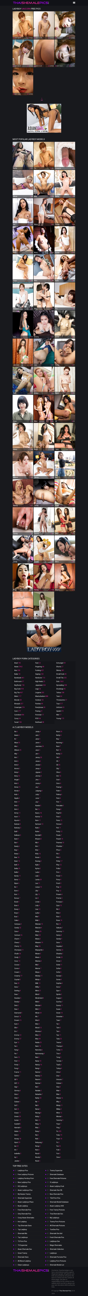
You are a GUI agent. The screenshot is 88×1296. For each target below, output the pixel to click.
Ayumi (17, 820)
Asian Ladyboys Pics (25, 1190)
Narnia (38, 1083)
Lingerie (39, 692)
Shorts (59, 667)
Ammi (17, 768)
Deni (16, 1005)
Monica (38, 1031)
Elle (16, 1028)
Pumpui (59, 902)
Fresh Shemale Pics (57, 1237)
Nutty (59, 754)
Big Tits (18, 692)
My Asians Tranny (24, 1194)
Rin (58, 909)
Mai (37, 917)
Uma (58, 1072)
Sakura (59, 928)
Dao (16, 983)
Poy (58, 891)
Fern (17, 1057)
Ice (16, 1146)
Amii (16, 765)
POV (38, 718)
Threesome (61, 700)
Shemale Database (57, 1174)
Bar (16, 842)
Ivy (16, 1157)
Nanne (38, 1072)
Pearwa (60, 842)
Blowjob (18, 704)
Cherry (17, 946)
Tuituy (59, 1068)
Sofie (58, 972)
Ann (16, 783)
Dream (17, 1020)
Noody (38, 1157)
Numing (59, 743)
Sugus (59, 998)
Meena (38, 961)
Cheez (17, 942)
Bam (16, 839)
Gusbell (17, 1124)
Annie (17, 791)
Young (60, 718)
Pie (58, 854)
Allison (17, 750)
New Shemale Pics (56, 1194)
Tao (58, 1035)
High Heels (40, 681)
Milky (37, 987)
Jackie (17, 1161)
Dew (16, 1009)
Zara (58, 1157)
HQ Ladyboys (22, 1186)
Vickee (59, 1083)
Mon (37, 1024)
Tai (58, 1024)
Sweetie (59, 1016)
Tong (58, 1057)
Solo (59, 681)
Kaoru (38, 813)
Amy (17, 776)
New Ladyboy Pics (24, 1182)
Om (58, 776)
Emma (17, 1035)
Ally (16, 754)
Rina (58, 913)
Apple (17, 798)
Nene (37, 1109)
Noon (59, 731)
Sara (59, 942)
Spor (58, 991)
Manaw (39, 924)
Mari (38, 935)
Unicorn (59, 1079)
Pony (58, 880)
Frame (17, 1072)
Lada (37, 872)
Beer (17, 861)
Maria (38, 939)
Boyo (16, 913)
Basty (17, 846)
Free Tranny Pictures (57, 1210)
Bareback (19, 678)
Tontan (59, 1061)
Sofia (58, 968)
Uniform (60, 707)
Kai (37, 809)
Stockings (61, 689)
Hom (16, 1135)
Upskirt (59, 711)
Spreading (61, 685)
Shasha (59, 954)
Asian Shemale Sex (25, 1249)
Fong (16, 1068)
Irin (16, 1150)
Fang (16, 1050)
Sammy (60, 931)
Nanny (38, 1076)
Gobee (17, 1102)
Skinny (60, 670)
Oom (58, 783)
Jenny (38, 757)
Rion (58, 917)
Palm (58, 791)
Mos (38, 1039)
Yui (58, 1146)
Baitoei (17, 824)
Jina (38, 780)
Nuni (58, 746)
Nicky (37, 1116)
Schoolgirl (61, 663)
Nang (37, 1068)
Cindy (17, 957)
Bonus (17, 898)
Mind (37, 994)
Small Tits (61, 678)
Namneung (40, 1053)
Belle (16, 872)
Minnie (38, 1005)
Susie (59, 1009)
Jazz (37, 750)
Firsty (16, 1065)
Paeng (59, 787)
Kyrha (38, 868)
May (38, 946)
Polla (58, 868)
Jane (37, 739)
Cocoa (17, 965)
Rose (59, 920)
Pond (59, 876)
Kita (37, 850)
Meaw (38, 954)
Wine (59, 1113)
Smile (59, 957)
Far (16, 1053)
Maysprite (39, 950)
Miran (38, 1013)
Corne (17, 968)
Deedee (17, 998)
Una (58, 1076)
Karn (38, 820)
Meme (38, 968)
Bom (16, 891)
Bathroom (19, 681)
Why (58, 1102)
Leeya (38, 887)
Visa (58, 1087)
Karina (38, 817)
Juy (37, 802)
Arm (16, 809)
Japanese (40, 685)
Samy (59, 935)
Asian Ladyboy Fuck (57, 1186)
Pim (58, 857)
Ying (58, 1128)
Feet (38, 663)
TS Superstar (22, 1245)
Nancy (38, 1065)
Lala (37, 876)
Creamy (18, 976)
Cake (16, 920)
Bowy (17, 909)
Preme (59, 898)
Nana (38, 1061)
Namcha (39, 1050)
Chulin (17, 954)
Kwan (38, 857)
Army (17, 813)
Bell (16, 865)
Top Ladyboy (22, 1229)
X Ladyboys (54, 1182)
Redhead (39, 722)
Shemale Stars (23, 1257)
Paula (59, 835)
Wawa (59, 1098)
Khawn (38, 839)
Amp (16, 772)
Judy (37, 794)
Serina (59, 950)
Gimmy (17, 1090)
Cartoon (18, 935)
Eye (16, 1042)
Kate (37, 828)
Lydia (37, 913)
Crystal (17, 979)
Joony (38, 783)
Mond (38, 1028)
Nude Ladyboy (23, 1206)
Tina (58, 1053)
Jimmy (38, 776)
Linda (37, 902)
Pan (58, 802)
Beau (16, 854)
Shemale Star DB (56, 1190)
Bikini (17, 696)
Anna (17, 787)
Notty (58, 735)
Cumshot (19, 715)
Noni (37, 1150)
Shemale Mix (22, 1233)
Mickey (39, 976)
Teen (59, 696)
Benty (17, 876)
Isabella (17, 1153)
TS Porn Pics (22, 1241)
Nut (58, 750)
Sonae (59, 976)
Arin (16, 802)
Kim (37, 846)
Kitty (38, 854)
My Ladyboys (54, 1218)
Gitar (16, 1098)
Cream (17, 972)
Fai (16, 1046)
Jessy (38, 768)
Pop (58, 887)
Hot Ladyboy (22, 1222)
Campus (18, 924)
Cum (17, 711)
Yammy (59, 1120)
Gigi (16, 1087)
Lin (37, 898)
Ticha (59, 1050)
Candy (17, 928)
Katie (37, 831)
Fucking (39, 670)
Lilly (37, 891)
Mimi (38, 991)
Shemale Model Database (59, 1202)
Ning (38, 1124)
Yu (57, 1142)
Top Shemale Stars (25, 1225)
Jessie (38, 765)
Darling (17, 991)
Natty (38, 1098)
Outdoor (39, 700)
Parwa (59, 824)
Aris (16, 805)
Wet (58, 715)
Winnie (59, 1116)
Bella (17, 868)
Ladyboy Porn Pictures (58, 1261)
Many (38, 931)
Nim (37, 1120)
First (17, 1061)
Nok (37, 1139)
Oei (58, 757)
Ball (16, 831)
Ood (58, 780)
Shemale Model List (57, 1265)
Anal (17, 663)
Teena (59, 1042)
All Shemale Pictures (57, 1225)
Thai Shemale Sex (56, 1214)
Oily (58, 768)
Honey (17, 1139)
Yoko (59, 1135)
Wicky (59, 1105)
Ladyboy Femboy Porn (26, 1178)
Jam (37, 735)
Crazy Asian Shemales (26, 1218)
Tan (58, 1031)
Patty (59, 831)
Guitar (17, 1120)
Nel (37, 1105)
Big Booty (19, 685)
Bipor (16, 883)
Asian (18, 667)
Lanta (38, 880)
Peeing (39, 711)
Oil (58, 765)
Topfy (59, 1065)
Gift (16, 1083)
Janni (38, 743)
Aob (16, 794)
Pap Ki (59, 813)
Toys (59, 704)
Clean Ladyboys (23, 1265)
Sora (58, 987)
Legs (38, 689)
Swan (59, 1013)
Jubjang (38, 791)
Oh (58, 761)
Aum (17, 817)
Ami (16, 761)
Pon (58, 872)
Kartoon (39, 824)
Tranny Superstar (56, 1170)
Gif (16, 1079)
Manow (38, 928)
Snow (59, 961)
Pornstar (39, 715)
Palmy (59, 794)
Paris (59, 820)
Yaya (58, 1124)
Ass (17, 670)
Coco (17, 961)
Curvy (17, 718)
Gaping (39, 674)
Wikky (59, 1109)
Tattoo (60, 692)
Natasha (39, 1094)
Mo (37, 1016)
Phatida (59, 846)
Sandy (59, 939)
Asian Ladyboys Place (25, 1202)
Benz (17, 880)
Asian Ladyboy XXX (57, 1206)
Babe (17, 674)
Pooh (58, 883)
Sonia (59, 979)
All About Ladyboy (24, 1261)
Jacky (38, 731)
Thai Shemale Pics (65, 1291)
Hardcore (40, 678)
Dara (16, 987)
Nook (37, 1161)
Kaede (38, 805)
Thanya (59, 1046)
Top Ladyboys (23, 1237)
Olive (58, 772)
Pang (58, 809)
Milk (37, 983)
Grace (17, 1113)
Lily (37, 894)
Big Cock (19, 689)
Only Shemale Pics (24, 1214)
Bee (16, 857)
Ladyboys (53, 1253)
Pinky (59, 861)
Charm (17, 939)
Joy (37, 787)
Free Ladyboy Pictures (26, 1174)
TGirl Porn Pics (55, 1198)
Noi (37, 1135)
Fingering (39, 667)
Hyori (17, 1142)
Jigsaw (38, 772)
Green (17, 1116)
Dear (16, 994)
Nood (37, 1153)
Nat (37, 1087)
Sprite (59, 994)
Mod (37, 1020)
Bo (16, 887)
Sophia (59, 983)
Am (16, 757)
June (37, 798)
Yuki (58, 1150)
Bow (16, 905)
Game (17, 1076)
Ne (37, 1102)
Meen (38, 957)
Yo (58, 1131)
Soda (59, 965)
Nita (37, 1128)
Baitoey (17, 828)
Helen (17, 1131)
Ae (16, 731)
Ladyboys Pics (23, 1170)
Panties (39, 704)
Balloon (17, 835)
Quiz (59, 905)
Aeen (16, 735)
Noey (37, 1131)
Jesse (38, 761)
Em (16, 1031)
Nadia (38, 1042)
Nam (38, 1046)
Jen (37, 754)
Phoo (58, 850)
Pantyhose (40, 707)
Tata (59, 1039)
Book (16, 902)
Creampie (19, 707)
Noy (58, 739)
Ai (15, 739)
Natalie (38, 1090)
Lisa (37, 909)
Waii (58, 1090)
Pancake (60, 805)
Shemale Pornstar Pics (58, 1257)
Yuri (58, 1153)
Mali (37, 920)
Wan (58, 1094)
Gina (16, 1094)
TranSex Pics (54, 1229)
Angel (17, 780)
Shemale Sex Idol (56, 1233)
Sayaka (59, 946)
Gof (16, 1105)
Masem (39, 942)
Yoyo (59, 1139)
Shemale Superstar (25, 1198)
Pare (58, 817)
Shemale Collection (57, 1249)
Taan (58, 1020)
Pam (58, 798)
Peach (59, 839)
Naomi (38, 1079)
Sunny (59, 1005)
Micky (38, 979)
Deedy (17, 1002)
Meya (38, 972)
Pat (58, 828)
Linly (37, 905)
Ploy (59, 865)
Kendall (38, 835)
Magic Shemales (56, 1245)
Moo (38, 1035)
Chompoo (19, 950)
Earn (16, 1024)
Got (16, 1109)
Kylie (37, 865)
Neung (38, 1113)
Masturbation (41, 696)
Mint (38, 1009)
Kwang (38, 861)
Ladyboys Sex (55, 1241)
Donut (17, 1016)
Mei (37, 965)
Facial (18, 722)
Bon (16, 894)
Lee (37, 883)
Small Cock (61, 674)
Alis (16, 746)
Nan (37, 1057)
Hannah (17, 1128)
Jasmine (39, 746)
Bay (16, 850)
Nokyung (39, 1142)
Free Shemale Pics (24, 1210)
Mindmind (39, 998)
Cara (16, 931)
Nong (37, 1146)
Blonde (18, 700)
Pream (59, 894)
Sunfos (59, 1002)
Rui (58, 924)
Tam (58, 1028)
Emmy (17, 1039)
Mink (37, 1002)
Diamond (18, 1013)
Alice (17, 743)
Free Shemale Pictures (58, 1178)
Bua (16, 917)
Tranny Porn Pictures (57, 1222)
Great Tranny (22, 1253)
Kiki (37, 842)
